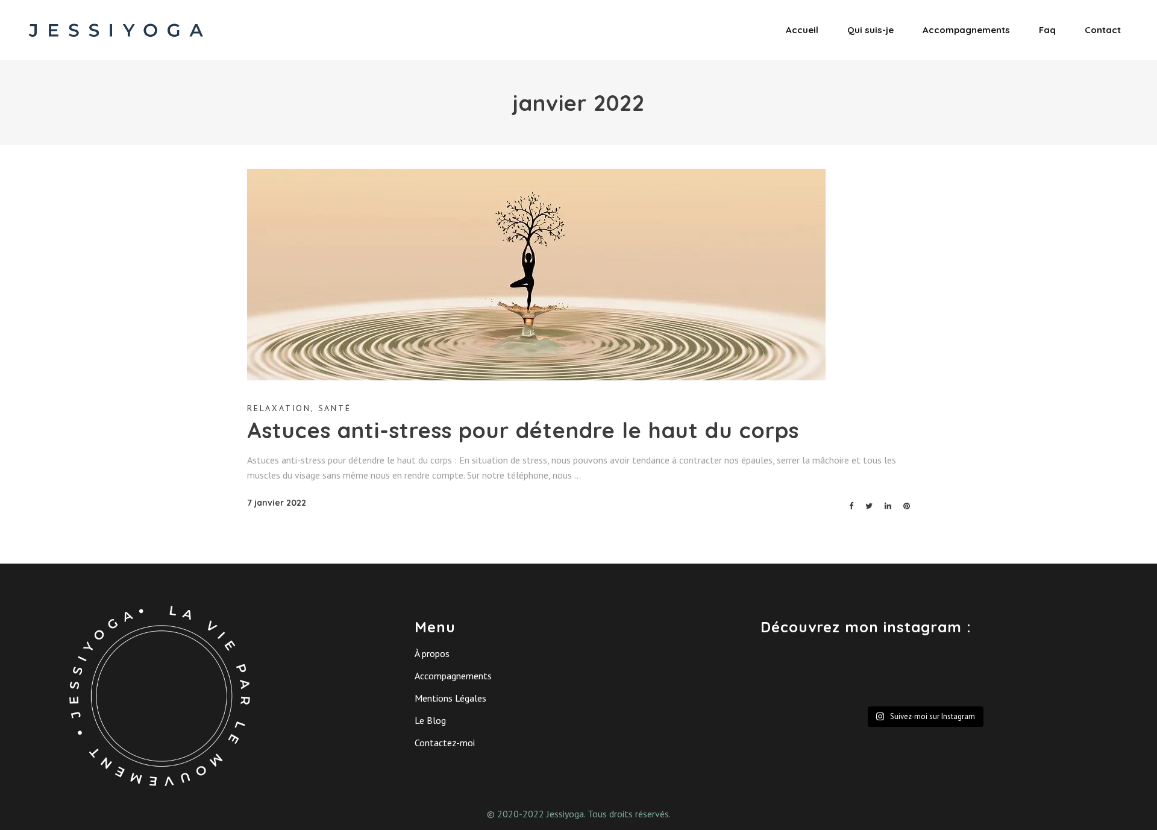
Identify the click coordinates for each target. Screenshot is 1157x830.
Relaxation (279, 408)
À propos (432, 653)
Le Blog (430, 720)
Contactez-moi (445, 743)
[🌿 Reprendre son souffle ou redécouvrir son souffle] (799, 675)
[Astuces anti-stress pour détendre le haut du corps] (536, 274)
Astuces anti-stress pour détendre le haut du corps (523, 430)
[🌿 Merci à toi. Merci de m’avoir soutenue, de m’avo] (882, 675)
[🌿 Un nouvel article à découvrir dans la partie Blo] (965, 675)
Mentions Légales (450, 698)
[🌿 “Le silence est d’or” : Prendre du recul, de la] (1048, 675)
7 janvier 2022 (276, 502)
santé (334, 408)
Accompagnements (453, 676)
